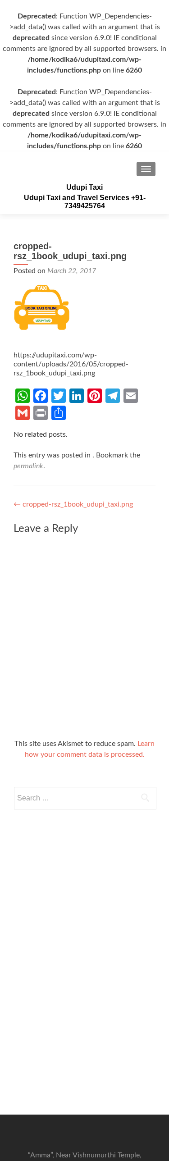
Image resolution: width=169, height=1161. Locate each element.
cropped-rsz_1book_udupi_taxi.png (73, 504)
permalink (28, 466)
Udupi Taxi (84, 187)
